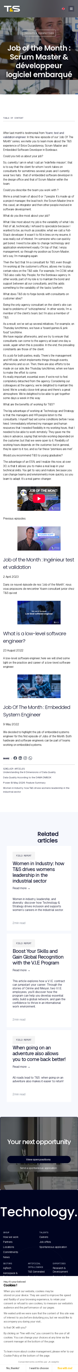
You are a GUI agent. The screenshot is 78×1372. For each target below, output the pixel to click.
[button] (63, 9)
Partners (7, 1242)
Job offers (45, 1242)
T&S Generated (36, 1271)
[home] (15, 9)
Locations (8, 1247)
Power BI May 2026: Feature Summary (24, 782)
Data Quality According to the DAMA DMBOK (27, 777)
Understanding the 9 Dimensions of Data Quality (29, 772)
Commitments (10, 1252)
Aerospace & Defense (10, 1274)
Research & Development (60, 1269)
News (6, 1257)
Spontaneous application (53, 1247)
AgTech (7, 1268)
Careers (43, 1237)
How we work (11, 1237)
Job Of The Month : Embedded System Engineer (36, 711)
